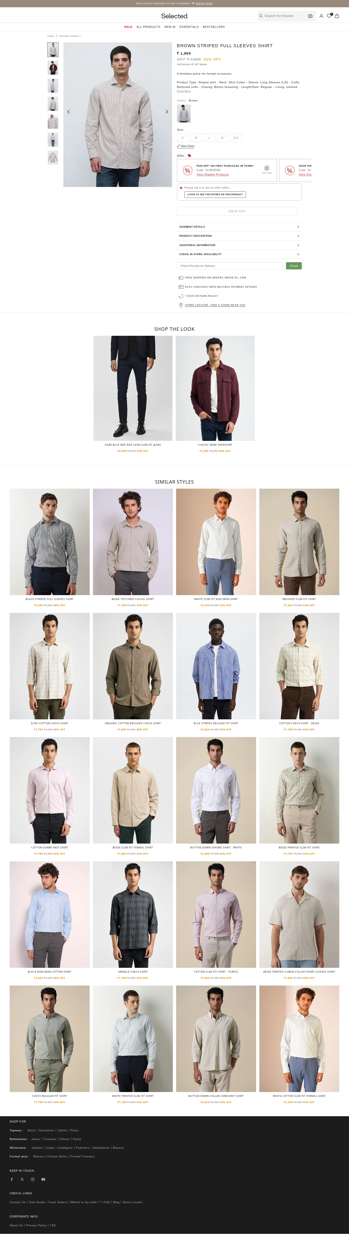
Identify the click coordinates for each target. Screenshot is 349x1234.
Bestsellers (214, 26)
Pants (77, 1139)
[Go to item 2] (53, 67)
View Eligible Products (213, 174)
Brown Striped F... (71, 36)
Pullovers (82, 1147)
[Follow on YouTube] (43, 1179)
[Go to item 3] (53, 85)
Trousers (49, 1139)
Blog (116, 1202)
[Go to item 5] (53, 121)
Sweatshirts (101, 1147)
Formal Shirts (57, 1156)
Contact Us (18, 1202)
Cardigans (65, 1147)
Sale (128, 26)
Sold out (237, 211)
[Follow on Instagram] (33, 1179)
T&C (53, 1225)
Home (50, 36)
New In (170, 26)
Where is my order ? (85, 1202)
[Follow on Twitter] (22, 1179)
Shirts (31, 1130)
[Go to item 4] (53, 103)
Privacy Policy (36, 1225)
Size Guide (37, 1202)
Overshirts (46, 1130)
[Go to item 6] (53, 139)
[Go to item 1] (53, 49)
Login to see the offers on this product (215, 194)
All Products (148, 26)
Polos (74, 1130)
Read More (184, 91)
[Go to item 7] (53, 157)
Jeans (35, 1139)
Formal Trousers (82, 1156)
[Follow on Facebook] (12, 1179)
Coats (50, 1147)
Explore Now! (204, 3)
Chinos (65, 1139)
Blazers (118, 1147)
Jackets (37, 1147)
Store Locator (133, 1202)
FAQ (107, 1202)
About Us (16, 1225)
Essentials (189, 26)
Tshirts (62, 1130)
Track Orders (57, 1202)
